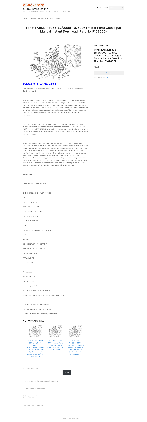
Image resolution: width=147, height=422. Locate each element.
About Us (25, 381)
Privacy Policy (33, 381)
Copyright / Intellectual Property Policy (34, 388)
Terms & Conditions (43, 381)
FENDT (108, 78)
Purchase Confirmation (45, 18)
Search (67, 372)
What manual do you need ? (31, 368)
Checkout (33, 18)
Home (25, 18)
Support (58, 18)
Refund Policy (54, 381)
